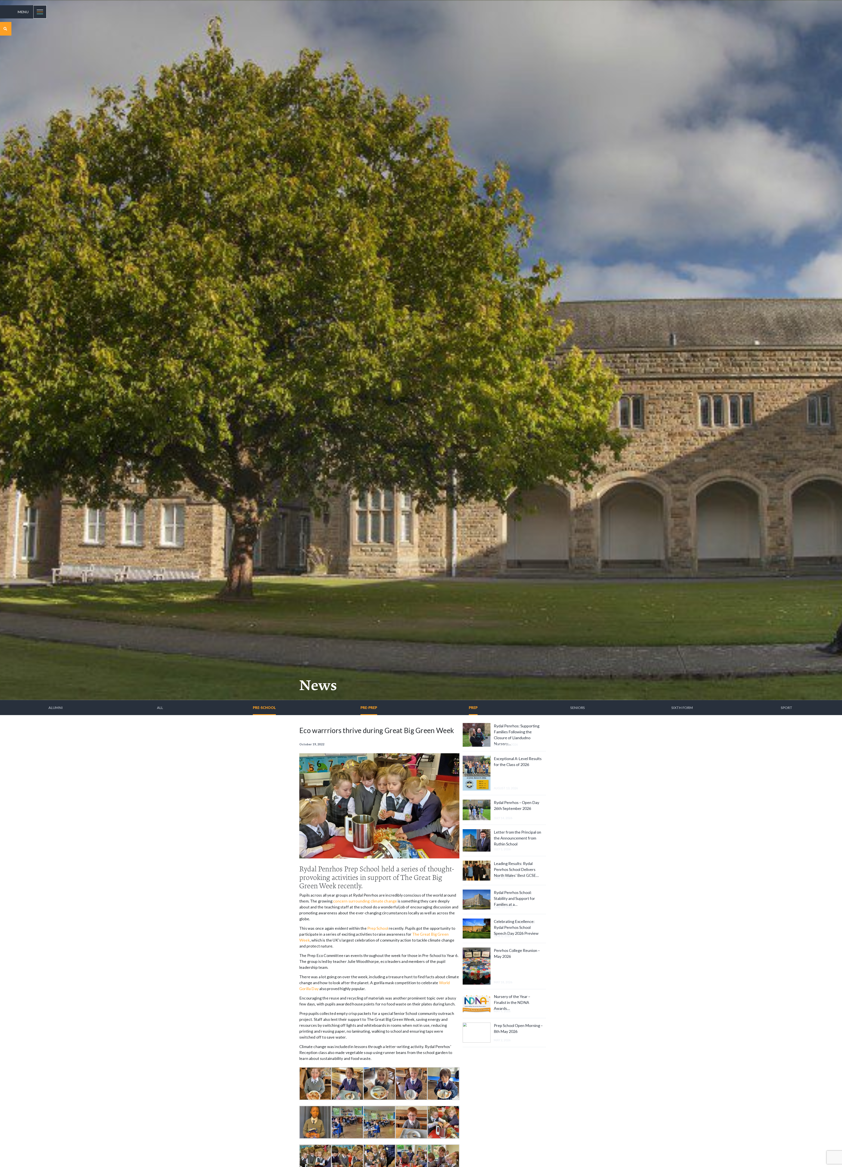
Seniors (577, 707)
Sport (786, 707)
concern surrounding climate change (365, 901)
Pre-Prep (368, 707)
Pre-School (264, 707)
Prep (473, 707)
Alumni (55, 707)
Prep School (377, 928)
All (160, 707)
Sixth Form (682, 707)
